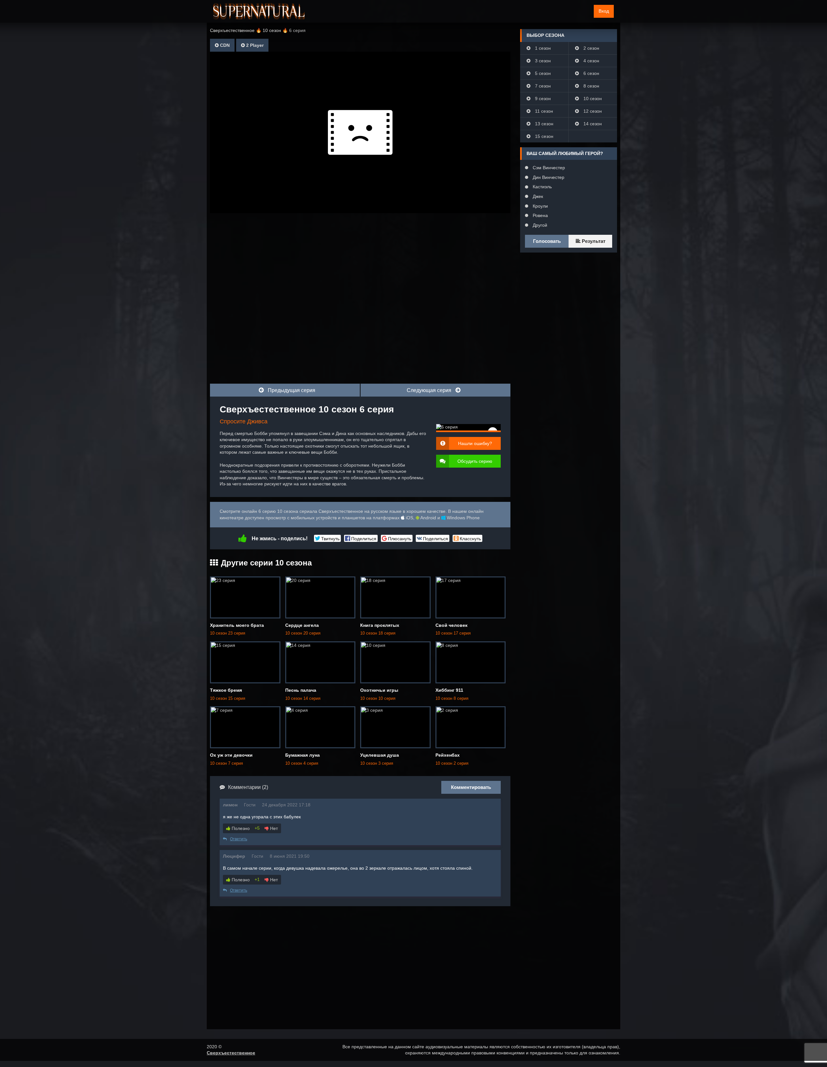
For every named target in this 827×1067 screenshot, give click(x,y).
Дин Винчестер (547, 177)
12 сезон (592, 111)
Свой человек (451, 625)
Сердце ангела (302, 625)
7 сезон (542, 85)
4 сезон (590, 60)
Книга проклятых (379, 625)
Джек (537, 196)
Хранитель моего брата (237, 625)
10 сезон (592, 98)
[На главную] (259, 11)
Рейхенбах (447, 755)
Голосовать (547, 241)
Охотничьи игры (379, 690)
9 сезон (542, 98)
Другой (539, 225)
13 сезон (543, 123)
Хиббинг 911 (449, 690)
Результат (593, 241)
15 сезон (543, 136)
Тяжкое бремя (226, 690)
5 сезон (542, 73)
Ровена (539, 215)
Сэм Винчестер (548, 167)
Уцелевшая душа (379, 755)
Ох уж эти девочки (231, 755)
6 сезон (590, 73)
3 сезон (542, 60)
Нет (273, 828)
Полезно (240, 828)
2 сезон (590, 48)
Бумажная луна (302, 755)
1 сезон (542, 48)
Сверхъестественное (231, 1052)
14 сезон (592, 123)
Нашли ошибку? (475, 443)
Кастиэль (541, 186)
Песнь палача (300, 690)
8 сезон (590, 85)
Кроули (539, 206)
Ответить (238, 839)
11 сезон (543, 111)
